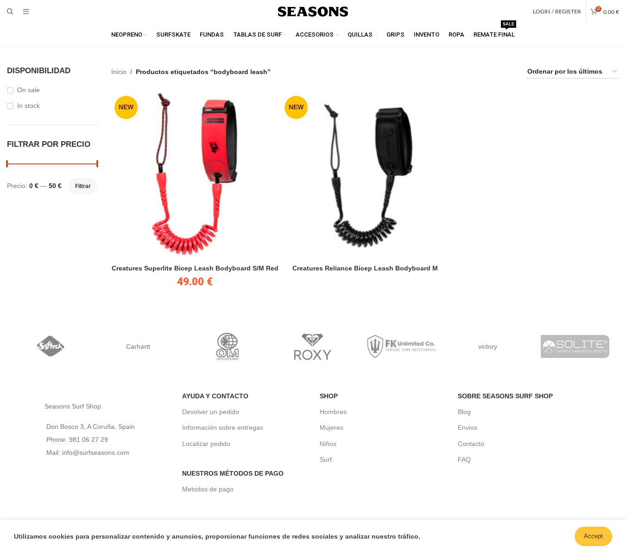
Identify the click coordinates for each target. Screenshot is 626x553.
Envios (467, 427)
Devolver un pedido (210, 411)
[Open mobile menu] (26, 11)
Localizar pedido (206, 443)
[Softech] (51, 346)
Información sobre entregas (222, 427)
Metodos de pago (208, 489)
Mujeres (331, 427)
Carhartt (138, 346)
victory (487, 346)
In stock (28, 105)
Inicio (118, 71)
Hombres (333, 411)
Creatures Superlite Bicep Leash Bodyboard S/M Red (195, 268)
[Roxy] (313, 346)
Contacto (471, 443)
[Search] (10, 11)
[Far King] (400, 346)
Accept (593, 536)
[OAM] (225, 346)
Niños (328, 443)
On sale (28, 90)
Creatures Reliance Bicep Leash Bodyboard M (365, 268)
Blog (464, 411)
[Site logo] (313, 11)
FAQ (464, 459)
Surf (326, 459)
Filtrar (83, 186)
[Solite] (575, 346)
